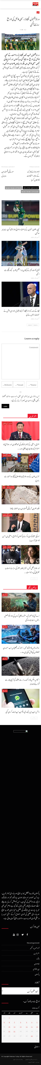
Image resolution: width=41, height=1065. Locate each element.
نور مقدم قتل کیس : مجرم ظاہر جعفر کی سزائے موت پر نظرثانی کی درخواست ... (22, 569)
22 (9, 1031)
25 (32, 1035)
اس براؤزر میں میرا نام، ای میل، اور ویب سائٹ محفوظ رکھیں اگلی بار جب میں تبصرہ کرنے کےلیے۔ (20, 397)
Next (30, 325)
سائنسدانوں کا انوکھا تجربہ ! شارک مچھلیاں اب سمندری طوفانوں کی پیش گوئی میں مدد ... (21, 649)
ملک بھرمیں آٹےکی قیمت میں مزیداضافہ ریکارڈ (24, 508)
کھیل (38, 12)
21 (14, 1031)
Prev (35, 325)
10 (37, 1026)
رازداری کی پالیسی (31, 1059)
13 (21, 1026)
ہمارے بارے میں (18, 1059)
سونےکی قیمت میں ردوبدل (8, 173)
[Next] (32, 578)
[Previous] (35, 578)
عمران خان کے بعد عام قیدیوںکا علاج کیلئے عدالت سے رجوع (21, 478)
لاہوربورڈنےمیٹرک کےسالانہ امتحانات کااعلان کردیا (33, 175)
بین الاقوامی (5, 423)
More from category (30, 191)
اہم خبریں (10, 423)
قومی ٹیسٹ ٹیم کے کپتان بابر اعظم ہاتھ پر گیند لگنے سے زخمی (21, 271)
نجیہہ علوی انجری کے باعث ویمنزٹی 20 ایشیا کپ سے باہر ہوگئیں (20, 231)
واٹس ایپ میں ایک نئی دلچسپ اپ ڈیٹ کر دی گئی (22, 711)
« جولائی (36, 1046)
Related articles (31, 187)
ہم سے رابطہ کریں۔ (33, 1062)
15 (9, 1026)
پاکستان (4, 455)
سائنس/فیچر (5, 594)
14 (14, 1026)
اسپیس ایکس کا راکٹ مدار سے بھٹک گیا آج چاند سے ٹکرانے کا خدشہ (22, 681)
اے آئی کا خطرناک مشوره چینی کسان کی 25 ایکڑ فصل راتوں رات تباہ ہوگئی (21, 617)
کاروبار (4, 487)
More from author (13, 187)
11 (32, 1026)
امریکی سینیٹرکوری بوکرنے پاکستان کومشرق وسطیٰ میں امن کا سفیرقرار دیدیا (20, 537)
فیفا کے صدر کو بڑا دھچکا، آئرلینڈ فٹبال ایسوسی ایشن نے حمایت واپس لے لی (21, 312)
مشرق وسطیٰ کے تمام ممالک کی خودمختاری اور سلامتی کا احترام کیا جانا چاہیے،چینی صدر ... (21, 446)
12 (27, 1026)
